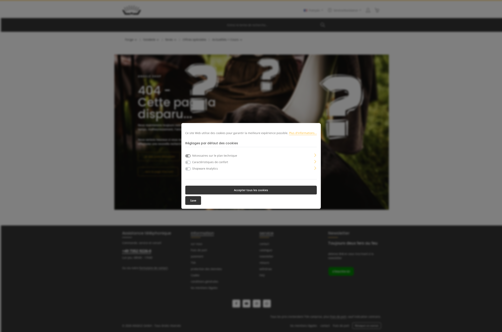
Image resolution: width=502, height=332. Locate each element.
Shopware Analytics (205, 169)
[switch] (188, 162)
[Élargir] (315, 155)
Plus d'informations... (303, 133)
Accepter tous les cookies (251, 190)
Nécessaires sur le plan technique (214, 156)
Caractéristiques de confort (210, 162)
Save (193, 200)
